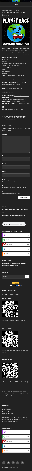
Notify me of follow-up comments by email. (14, 187)
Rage (9, 117)
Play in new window (12, 109)
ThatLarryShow (17, 117)
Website (4, 172)
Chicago (20, 116)
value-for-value (10, 119)
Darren (17, 10)
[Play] (3, 107)
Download (21, 109)
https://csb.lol (20, 75)
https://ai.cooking (10, 75)
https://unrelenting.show (18, 101)
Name (4, 156)
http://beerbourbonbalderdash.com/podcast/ (14, 63)
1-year (7, 116)
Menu (16, 4)
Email (4, 164)
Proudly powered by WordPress (10, 467)
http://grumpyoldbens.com (21, 103)
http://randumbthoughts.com (18, 99)
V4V (24, 117)
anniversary (13, 116)
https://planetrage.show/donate (11, 84)
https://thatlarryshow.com (21, 96)
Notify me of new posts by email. (11, 193)
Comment (5, 134)
